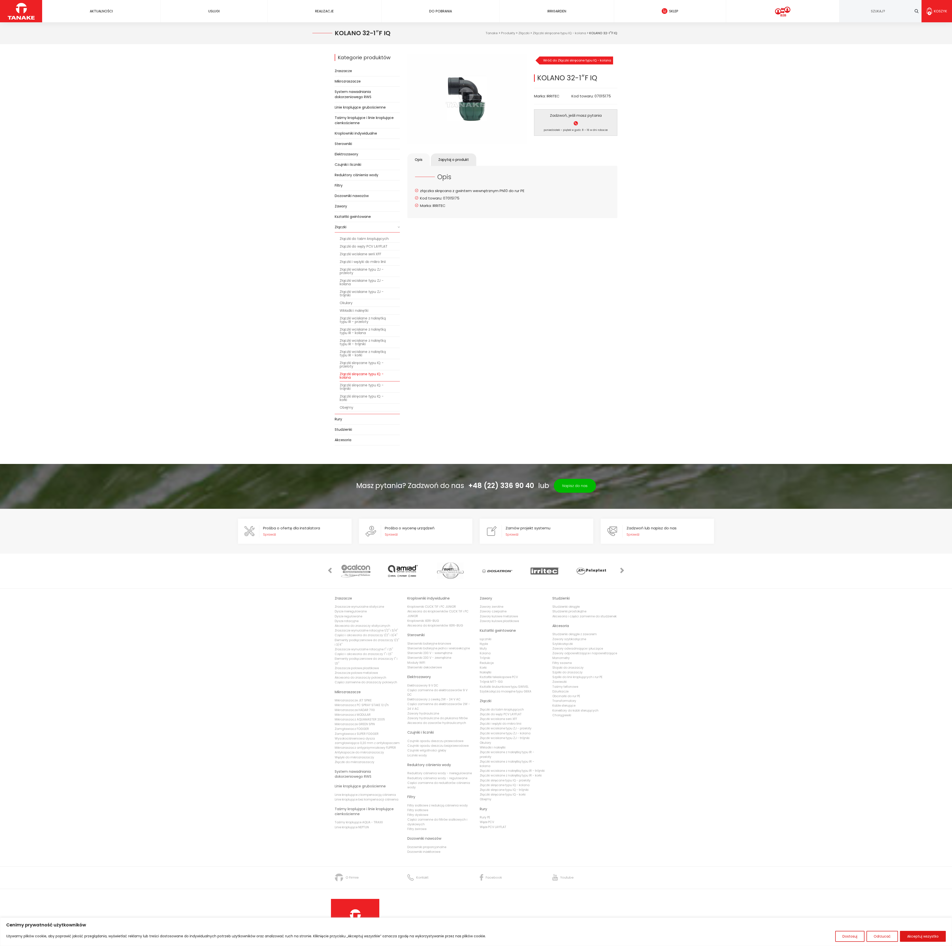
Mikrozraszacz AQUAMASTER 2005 (360, 719)
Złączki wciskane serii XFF (360, 254)
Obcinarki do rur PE (566, 696)
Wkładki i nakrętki (354, 310)
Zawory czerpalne (493, 611)
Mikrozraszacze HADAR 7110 (355, 710)
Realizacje (324, 11)
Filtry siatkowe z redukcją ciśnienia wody (437, 805)
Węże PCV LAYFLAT (493, 827)
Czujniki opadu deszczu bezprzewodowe (438, 746)
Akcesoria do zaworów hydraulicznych (436, 723)
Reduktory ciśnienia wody (356, 174)
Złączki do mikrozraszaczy (354, 762)
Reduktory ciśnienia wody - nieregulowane (439, 773)
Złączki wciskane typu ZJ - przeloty (362, 271)
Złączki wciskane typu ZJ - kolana (362, 282)
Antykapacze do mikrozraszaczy (359, 752)
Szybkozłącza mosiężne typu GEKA (505, 691)
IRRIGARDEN (556, 11)
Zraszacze (343, 70)
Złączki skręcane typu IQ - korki (362, 398)
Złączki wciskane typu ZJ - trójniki (362, 293)
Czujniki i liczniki (348, 164)
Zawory (341, 206)
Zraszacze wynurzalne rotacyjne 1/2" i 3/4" (366, 630)
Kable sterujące (563, 705)
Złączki (340, 227)
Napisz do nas (575, 485)
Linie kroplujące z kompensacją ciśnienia (365, 795)
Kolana (485, 653)
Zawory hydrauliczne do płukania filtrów (437, 718)
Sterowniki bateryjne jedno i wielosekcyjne (438, 648)
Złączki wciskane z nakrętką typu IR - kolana (363, 331)
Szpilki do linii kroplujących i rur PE (577, 677)
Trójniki (485, 658)
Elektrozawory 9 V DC (422, 685)
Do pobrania (440, 11)
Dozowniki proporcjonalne (426, 847)
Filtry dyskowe (417, 815)
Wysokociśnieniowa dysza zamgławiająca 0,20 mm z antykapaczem (367, 740)
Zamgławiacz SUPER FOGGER (357, 734)
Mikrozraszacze (348, 81)
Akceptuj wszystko (923, 936)
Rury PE (485, 817)
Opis (418, 159)
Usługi (214, 11)
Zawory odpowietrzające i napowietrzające (584, 653)
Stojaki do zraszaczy (568, 667)
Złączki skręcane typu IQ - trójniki (362, 387)
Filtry (339, 185)
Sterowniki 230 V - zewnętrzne (429, 658)
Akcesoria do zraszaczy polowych (360, 677)
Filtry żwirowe (416, 829)
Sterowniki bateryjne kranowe (429, 643)
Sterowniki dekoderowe (424, 667)
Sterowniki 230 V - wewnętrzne (429, 653)
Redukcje (487, 663)
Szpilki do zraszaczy (567, 672)
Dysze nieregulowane (351, 611)
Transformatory (564, 701)
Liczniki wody (417, 755)
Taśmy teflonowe (565, 687)
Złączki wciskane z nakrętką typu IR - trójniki (363, 342)
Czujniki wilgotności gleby (426, 750)
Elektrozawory (346, 154)
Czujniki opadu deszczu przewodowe (435, 741)
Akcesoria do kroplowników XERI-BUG (435, 625)
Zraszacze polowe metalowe (356, 673)
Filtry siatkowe (417, 810)
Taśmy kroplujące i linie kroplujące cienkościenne (364, 120)
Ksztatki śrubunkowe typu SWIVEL (504, 687)
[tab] (418, 159)
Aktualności (101, 11)
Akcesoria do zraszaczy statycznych (362, 626)
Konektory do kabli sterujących (575, 710)
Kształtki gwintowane (353, 216)
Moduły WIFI (416, 662)
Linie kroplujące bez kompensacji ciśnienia (366, 799)
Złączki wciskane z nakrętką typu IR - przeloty (363, 320)
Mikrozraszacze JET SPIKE (353, 700)
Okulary (346, 302)
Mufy (483, 648)
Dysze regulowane (348, 616)
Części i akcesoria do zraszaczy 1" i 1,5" (363, 654)
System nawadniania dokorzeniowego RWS (353, 94)
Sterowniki (343, 143)
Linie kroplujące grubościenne (360, 107)
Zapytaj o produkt (453, 159)
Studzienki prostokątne (569, 611)
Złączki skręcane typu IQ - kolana (362, 376)
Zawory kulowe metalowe (499, 616)
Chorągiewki (561, 715)
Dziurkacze (560, 691)
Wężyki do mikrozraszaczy (354, 757)
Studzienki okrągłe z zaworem (574, 634)
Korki (483, 667)
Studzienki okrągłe (566, 606)
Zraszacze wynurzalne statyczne (359, 606)
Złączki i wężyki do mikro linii (363, 261)
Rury (338, 419)
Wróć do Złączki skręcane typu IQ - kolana (577, 60)
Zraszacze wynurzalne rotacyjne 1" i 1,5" (364, 649)
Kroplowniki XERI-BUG (423, 621)
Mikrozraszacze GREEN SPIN (355, 724)
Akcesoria (343, 439)
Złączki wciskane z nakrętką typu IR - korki (363, 353)
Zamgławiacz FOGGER (352, 729)
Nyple (484, 644)
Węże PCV (487, 822)
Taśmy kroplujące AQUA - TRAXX (359, 822)
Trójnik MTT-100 (491, 682)
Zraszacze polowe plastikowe (357, 668)
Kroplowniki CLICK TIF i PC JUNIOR (431, 606)
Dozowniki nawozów (352, 195)
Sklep (673, 11)
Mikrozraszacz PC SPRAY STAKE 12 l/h (362, 705)
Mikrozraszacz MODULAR (353, 715)
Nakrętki (485, 672)
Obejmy (346, 407)
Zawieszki (559, 682)
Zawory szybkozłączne (569, 639)
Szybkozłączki (562, 644)
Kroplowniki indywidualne (356, 133)
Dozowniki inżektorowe (423, 852)
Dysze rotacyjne (346, 621)
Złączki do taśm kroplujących (364, 238)
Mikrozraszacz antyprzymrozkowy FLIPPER (365, 747)
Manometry (561, 658)
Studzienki (343, 429)
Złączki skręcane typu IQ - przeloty (362, 364)
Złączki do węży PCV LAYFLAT (363, 246)
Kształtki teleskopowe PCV (499, 677)
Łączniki (485, 639)
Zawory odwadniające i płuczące (577, 648)
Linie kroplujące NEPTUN (352, 827)
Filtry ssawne (562, 663)
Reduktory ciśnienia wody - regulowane (437, 778)
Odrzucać (882, 936)
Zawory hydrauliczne (423, 713)
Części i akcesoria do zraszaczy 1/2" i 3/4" (366, 635)
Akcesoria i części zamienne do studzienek (584, 616)
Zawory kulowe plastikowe (499, 621)
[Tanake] (21, 11)
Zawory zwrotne (491, 606)
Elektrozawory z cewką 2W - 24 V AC (434, 699)
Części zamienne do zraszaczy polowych (366, 682)
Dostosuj (849, 936)
